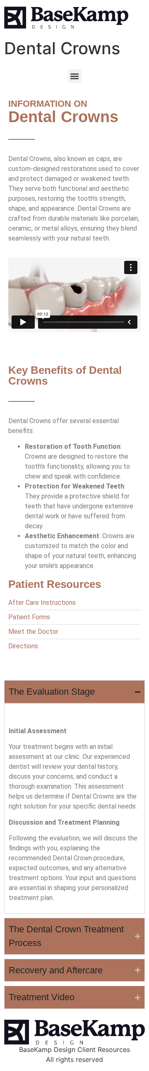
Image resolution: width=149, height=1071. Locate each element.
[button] (75, 76)
